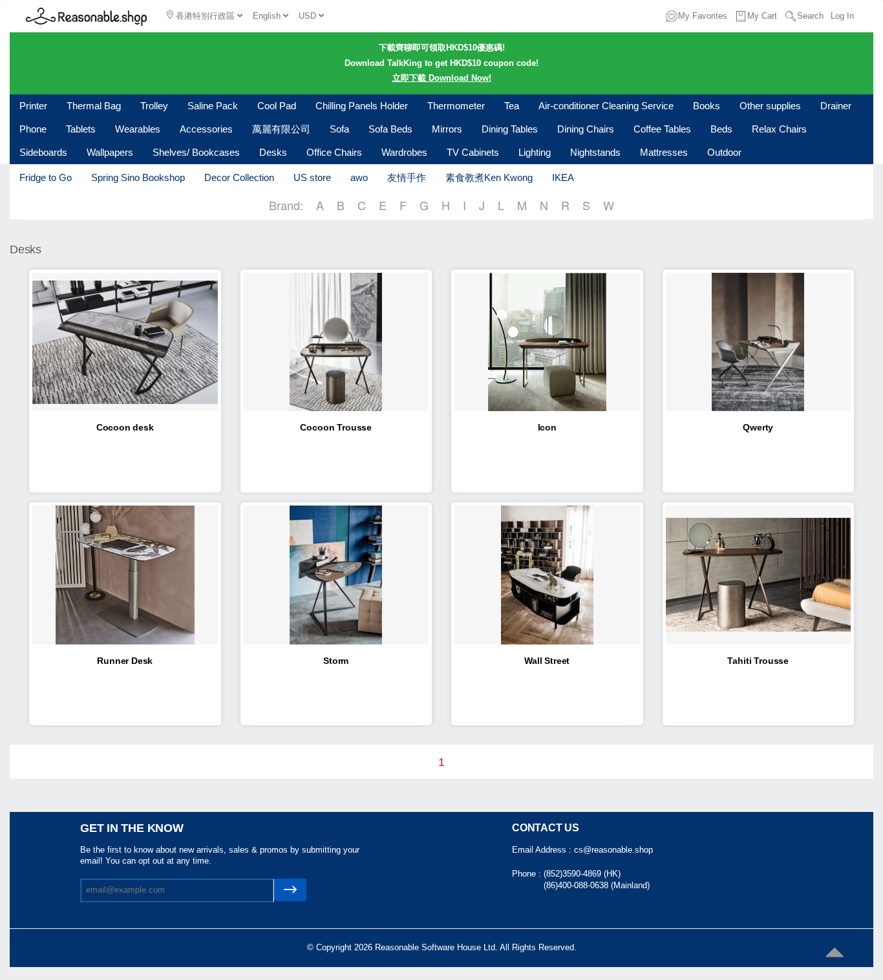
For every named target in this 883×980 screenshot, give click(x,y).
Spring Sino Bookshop (138, 177)
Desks (273, 152)
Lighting (534, 152)
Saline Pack (212, 105)
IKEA (563, 177)
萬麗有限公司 (281, 128)
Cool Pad (276, 105)
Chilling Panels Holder (361, 105)
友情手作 (406, 177)
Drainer (835, 105)
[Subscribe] (290, 890)
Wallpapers (110, 152)
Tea (511, 105)
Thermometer (456, 105)
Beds (721, 128)
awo (359, 177)
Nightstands (595, 152)
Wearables (137, 128)
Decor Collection (239, 177)
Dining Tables (510, 128)
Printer (33, 105)
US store (312, 177)
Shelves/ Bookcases (196, 152)
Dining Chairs (585, 128)
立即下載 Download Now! (441, 78)
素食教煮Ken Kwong (489, 177)
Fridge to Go (45, 177)
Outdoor (724, 152)
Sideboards (43, 152)
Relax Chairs (779, 128)
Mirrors (447, 128)
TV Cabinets (473, 152)
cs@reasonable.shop (613, 850)
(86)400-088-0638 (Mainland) (597, 885)
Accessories (206, 128)
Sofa (339, 128)
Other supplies (770, 105)
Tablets (81, 128)
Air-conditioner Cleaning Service (606, 105)
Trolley (154, 105)
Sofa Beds (390, 128)
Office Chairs (334, 152)
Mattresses (664, 152)
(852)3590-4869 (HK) (582, 874)
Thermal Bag (94, 105)
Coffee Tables (662, 128)
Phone (33, 128)
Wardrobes (404, 152)
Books (706, 105)
